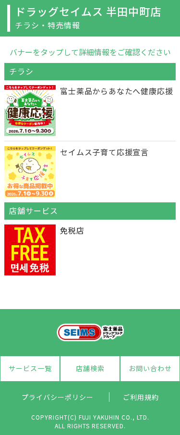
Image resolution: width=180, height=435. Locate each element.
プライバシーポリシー (58, 397)
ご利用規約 (141, 397)
